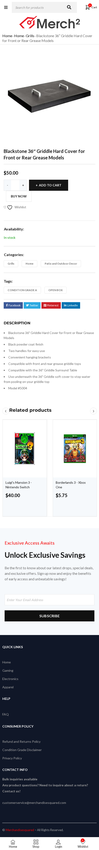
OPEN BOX (55, 290)
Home (7, 35)
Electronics (10, 679)
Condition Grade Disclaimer (22, 750)
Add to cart (50, 185)
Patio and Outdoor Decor (61, 263)
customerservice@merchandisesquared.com (34, 803)
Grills (30, 35)
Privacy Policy (12, 758)
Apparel (8, 687)
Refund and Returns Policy (21, 741)
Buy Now (19, 196)
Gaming (7, 670)
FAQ (5, 714)
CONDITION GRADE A (22, 290)
